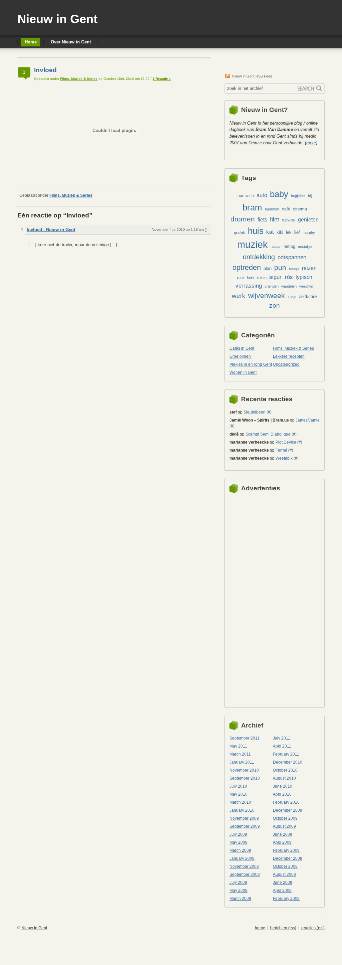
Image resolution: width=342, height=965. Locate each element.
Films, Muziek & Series (79, 79)
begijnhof (298, 196)
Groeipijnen (240, 356)
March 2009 (240, 850)
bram (252, 207)
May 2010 (238, 794)
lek (289, 232)
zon (274, 305)
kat (270, 231)
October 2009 (285, 818)
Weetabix (284, 458)
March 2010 (240, 802)
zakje (292, 297)
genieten (308, 219)
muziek (252, 244)
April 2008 (282, 890)
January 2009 (241, 858)
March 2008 (240, 898)
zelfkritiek (308, 296)
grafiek (239, 232)
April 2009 (282, 842)
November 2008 (244, 866)
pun (280, 267)
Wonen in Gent (242, 372)
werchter (306, 286)
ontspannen (292, 257)
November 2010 (244, 770)
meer (311, 142)
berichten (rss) (283, 928)
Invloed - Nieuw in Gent (51, 229)
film (275, 219)
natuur (276, 247)
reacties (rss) (313, 928)
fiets (262, 219)
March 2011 (240, 754)
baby (279, 194)
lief (297, 232)
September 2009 (244, 826)
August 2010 (284, 778)
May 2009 (238, 842)
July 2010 (238, 786)
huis (256, 230)
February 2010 (286, 802)
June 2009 (282, 834)
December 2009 (287, 810)
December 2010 (287, 762)
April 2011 (282, 746)
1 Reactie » (162, 79)
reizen (309, 268)
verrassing (248, 285)
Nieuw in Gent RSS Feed (252, 76)
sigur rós (281, 277)
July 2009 (238, 834)
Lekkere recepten (289, 356)
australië (245, 195)
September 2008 (244, 874)
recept (294, 269)
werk (238, 295)
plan (268, 268)
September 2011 (244, 738)
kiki (280, 232)
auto (261, 195)
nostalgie (305, 247)
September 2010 (244, 778)
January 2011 (241, 762)
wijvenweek (266, 295)
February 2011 (286, 754)
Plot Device (286, 442)
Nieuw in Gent (57, 19)
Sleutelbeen (254, 412)
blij (310, 196)
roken (262, 278)
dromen (242, 219)
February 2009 (286, 850)
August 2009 (284, 826)
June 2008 (282, 882)
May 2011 (238, 746)
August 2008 (284, 874)
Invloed (45, 69)
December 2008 (287, 858)
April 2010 (282, 794)
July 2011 (281, 738)
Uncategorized (286, 364)
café (286, 208)
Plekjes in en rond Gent (250, 364)
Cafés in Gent (241, 348)
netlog (289, 246)
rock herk (245, 278)
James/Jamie (308, 420)
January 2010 (241, 810)
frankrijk (288, 220)
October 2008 (285, 866)
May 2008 (238, 890)
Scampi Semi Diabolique (268, 434)
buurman (272, 209)
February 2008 (286, 898)
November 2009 (244, 818)
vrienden (272, 286)
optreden (246, 267)
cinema (300, 208)
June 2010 (282, 786)
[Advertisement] (256, 598)
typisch (304, 277)
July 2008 (238, 882)
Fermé (281, 450)
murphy (309, 232)
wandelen (289, 286)
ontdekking (259, 257)
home (260, 928)
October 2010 (285, 770)
